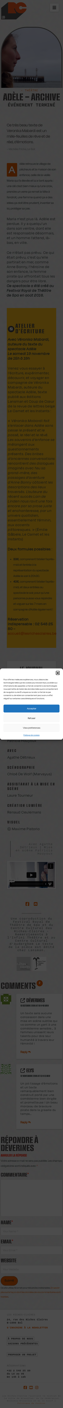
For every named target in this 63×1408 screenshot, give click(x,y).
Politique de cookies (31, 735)
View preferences (31, 727)
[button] (57, 672)
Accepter (31, 708)
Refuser (31, 718)
